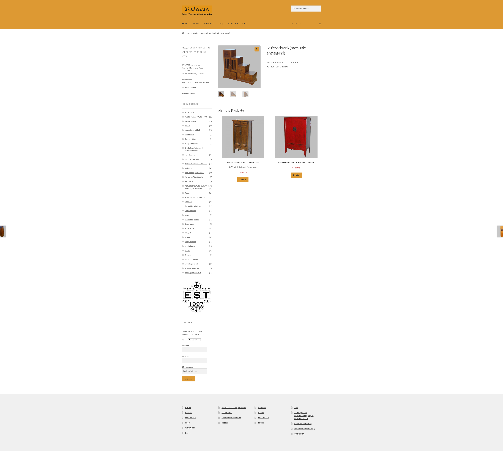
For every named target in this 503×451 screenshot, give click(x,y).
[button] (257, 49)
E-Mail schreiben (188, 93)
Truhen (188, 255)
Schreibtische (190, 210)
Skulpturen (189, 224)
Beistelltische (190, 121)
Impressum (299, 433)
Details (243, 180)
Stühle (187, 237)
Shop (221, 23)
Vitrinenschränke (192, 268)
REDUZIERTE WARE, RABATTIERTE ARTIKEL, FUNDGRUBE (198, 187)
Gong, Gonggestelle (193, 143)
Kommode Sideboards (231, 417)
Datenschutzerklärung (304, 428)
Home (184, 23)
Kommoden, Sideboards (194, 172)
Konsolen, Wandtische (194, 177)
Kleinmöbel (189, 168)
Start (187, 33)
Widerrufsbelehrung (303, 423)
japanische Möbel (192, 159)
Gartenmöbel (190, 139)
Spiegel (188, 233)
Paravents (189, 181)
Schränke (194, 33)
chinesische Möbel (192, 130)
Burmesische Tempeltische (234, 407)
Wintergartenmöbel (193, 273)
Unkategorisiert (191, 264)
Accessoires (190, 112)
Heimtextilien (190, 155)
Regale (187, 193)
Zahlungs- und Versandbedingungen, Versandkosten (304, 415)
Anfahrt (195, 23)
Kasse (245, 23)
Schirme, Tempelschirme (195, 197)
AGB (296, 407)
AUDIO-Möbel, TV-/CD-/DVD (196, 117)
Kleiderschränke (194, 206)
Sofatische (189, 228)
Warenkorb (233, 23)
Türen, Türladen (191, 259)
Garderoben (189, 134)
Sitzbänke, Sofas (192, 219)
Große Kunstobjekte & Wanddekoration (194, 149)
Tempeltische (190, 241)
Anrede (185, 340)
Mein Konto (209, 23)
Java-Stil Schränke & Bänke (196, 164)
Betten (187, 126)
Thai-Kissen (190, 246)
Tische (187, 250)
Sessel (187, 215)
